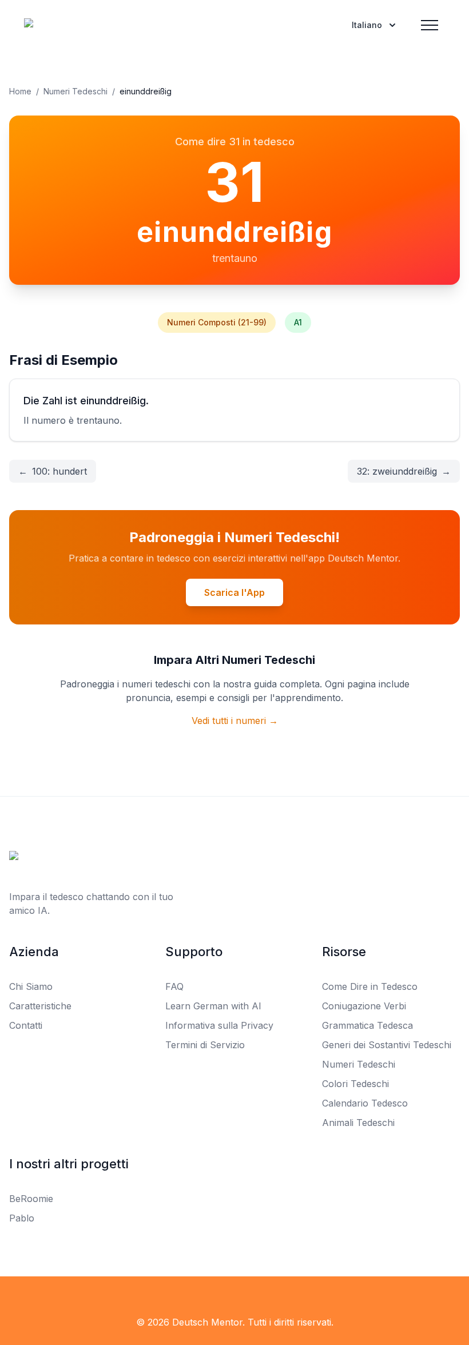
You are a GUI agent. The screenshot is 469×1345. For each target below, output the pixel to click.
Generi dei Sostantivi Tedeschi (386, 1044)
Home (20, 91)
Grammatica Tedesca (367, 1025)
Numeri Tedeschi (75, 91)
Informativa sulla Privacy (219, 1025)
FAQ (174, 986)
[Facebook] (16, 1299)
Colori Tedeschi (355, 1083)
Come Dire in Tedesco (370, 986)
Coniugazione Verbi (364, 1006)
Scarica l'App (234, 592)
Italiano (367, 25)
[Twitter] (41, 1299)
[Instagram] (66, 1299)
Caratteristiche (40, 1006)
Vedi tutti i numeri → (235, 720)
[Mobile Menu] (429, 25)
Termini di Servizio (205, 1044)
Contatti (25, 1025)
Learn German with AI (213, 1006)
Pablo (21, 1218)
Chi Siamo (31, 986)
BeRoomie (31, 1198)
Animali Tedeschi (358, 1122)
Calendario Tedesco (365, 1103)
